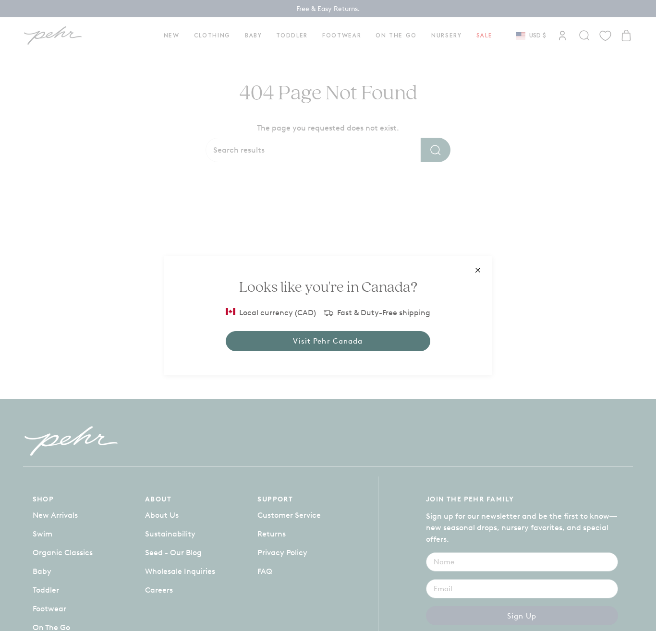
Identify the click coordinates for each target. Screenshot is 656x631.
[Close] (478, 270)
